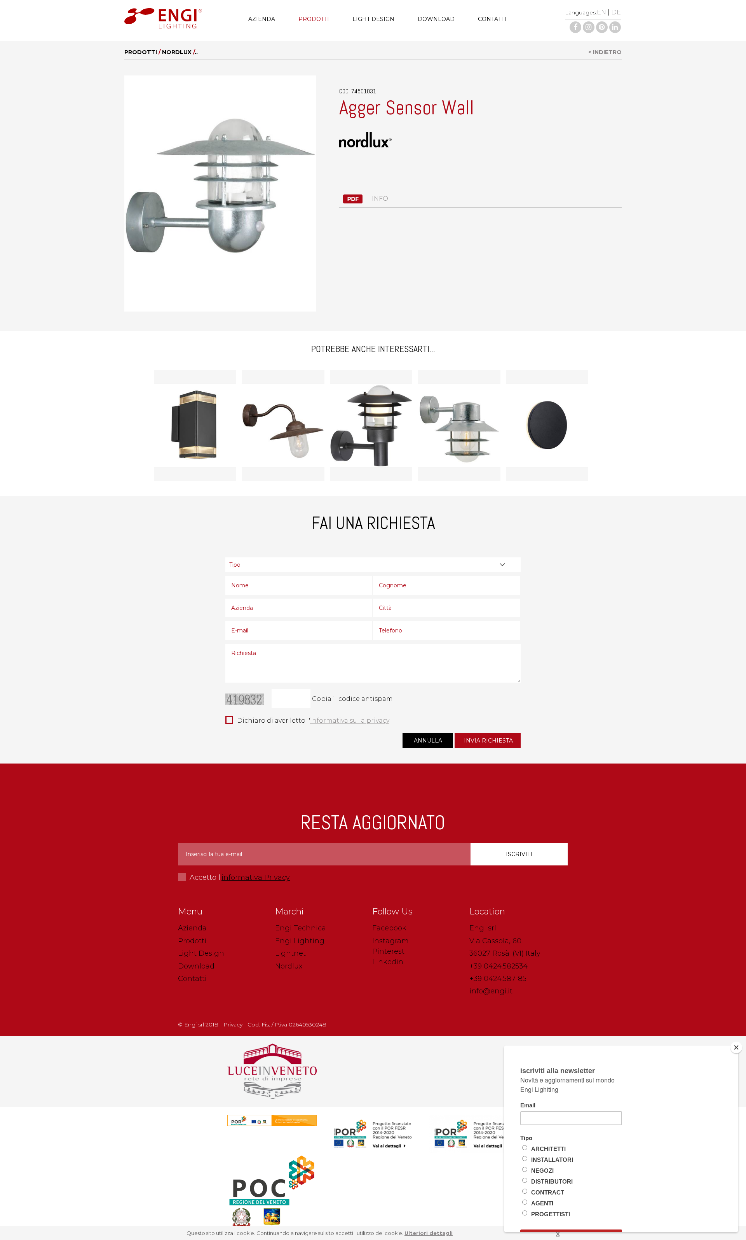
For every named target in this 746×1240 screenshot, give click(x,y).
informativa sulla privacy (349, 720)
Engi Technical (301, 928)
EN (601, 12)
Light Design (373, 19)
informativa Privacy (255, 877)
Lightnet (290, 953)
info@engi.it (490, 991)
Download (436, 19)
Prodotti (313, 19)
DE (616, 12)
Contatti (492, 19)
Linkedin (387, 962)
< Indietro (605, 52)
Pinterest (388, 951)
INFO (379, 198)
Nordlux (177, 52)
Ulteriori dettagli (428, 1233)
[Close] (736, 1047)
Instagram (390, 941)
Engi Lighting (299, 941)
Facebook (389, 928)
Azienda (261, 19)
